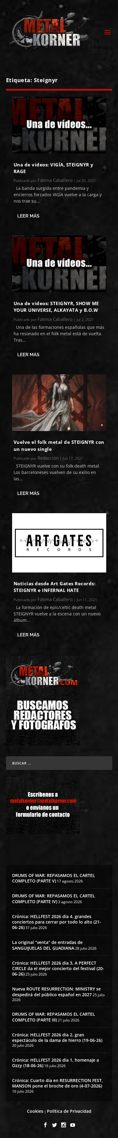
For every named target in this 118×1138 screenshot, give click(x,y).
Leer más (28, 216)
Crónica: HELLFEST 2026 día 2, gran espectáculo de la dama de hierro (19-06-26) (57, 1037)
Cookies (35, 1111)
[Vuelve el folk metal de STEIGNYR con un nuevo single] (59, 402)
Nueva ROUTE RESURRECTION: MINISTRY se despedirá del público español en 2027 (56, 991)
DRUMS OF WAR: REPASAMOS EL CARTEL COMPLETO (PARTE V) (53, 878)
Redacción (48, 458)
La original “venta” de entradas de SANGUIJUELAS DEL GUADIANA (47, 945)
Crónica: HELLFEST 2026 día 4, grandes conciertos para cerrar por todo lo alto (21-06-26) (56, 922)
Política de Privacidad (69, 1111)
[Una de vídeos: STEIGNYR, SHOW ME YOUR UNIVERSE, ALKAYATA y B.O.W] (59, 263)
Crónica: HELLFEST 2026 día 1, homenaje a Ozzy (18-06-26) (55, 1062)
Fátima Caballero (55, 180)
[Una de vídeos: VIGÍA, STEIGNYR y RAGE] (59, 125)
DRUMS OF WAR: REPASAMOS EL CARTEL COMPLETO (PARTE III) (53, 1016)
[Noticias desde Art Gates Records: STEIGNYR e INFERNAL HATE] (59, 542)
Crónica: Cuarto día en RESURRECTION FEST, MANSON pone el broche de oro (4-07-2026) (57, 1083)
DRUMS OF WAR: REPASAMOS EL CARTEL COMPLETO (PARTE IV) (53, 898)
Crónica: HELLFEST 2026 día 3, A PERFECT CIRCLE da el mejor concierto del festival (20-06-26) (58, 968)
